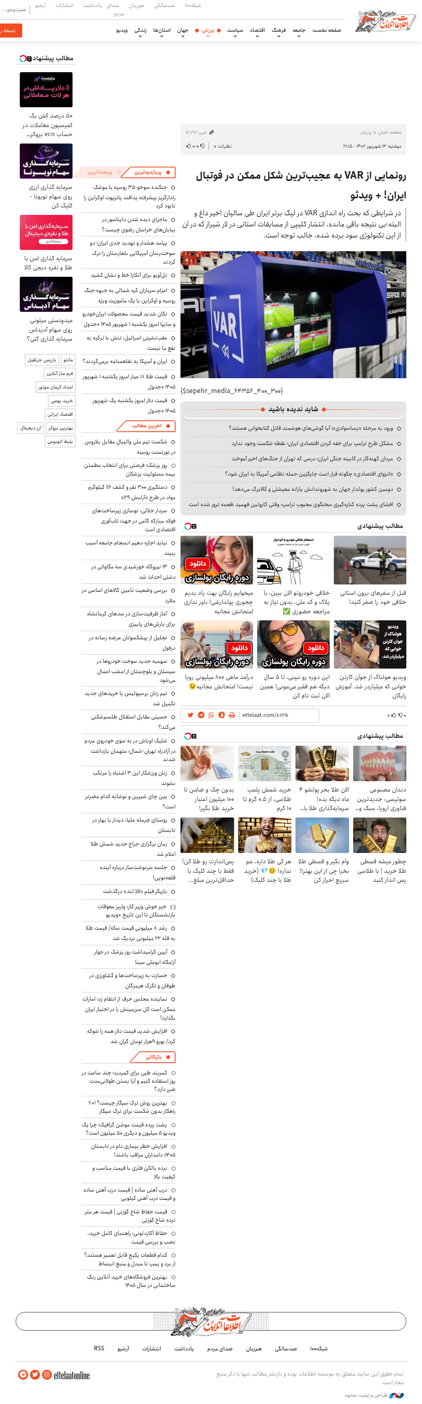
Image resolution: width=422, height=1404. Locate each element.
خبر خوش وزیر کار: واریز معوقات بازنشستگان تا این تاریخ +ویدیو (137, 910)
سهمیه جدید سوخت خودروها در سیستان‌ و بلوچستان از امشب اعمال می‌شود (136, 670)
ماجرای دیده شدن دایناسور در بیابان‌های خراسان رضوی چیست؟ (139, 224)
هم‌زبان (136, 5)
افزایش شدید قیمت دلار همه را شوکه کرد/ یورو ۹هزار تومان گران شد (131, 1036)
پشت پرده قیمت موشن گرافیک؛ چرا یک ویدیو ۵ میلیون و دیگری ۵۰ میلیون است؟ (129, 1129)
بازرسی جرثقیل (42, 360)
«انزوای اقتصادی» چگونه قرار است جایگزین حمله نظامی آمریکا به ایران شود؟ (309, 473)
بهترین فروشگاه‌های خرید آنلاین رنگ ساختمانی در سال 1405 (131, 1281)
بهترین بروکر (61, 428)
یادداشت (92, 5)
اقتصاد (257, 30)
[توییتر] (35, 1375)
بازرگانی (154, 1057)
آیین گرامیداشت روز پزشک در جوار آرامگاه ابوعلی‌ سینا (135, 957)
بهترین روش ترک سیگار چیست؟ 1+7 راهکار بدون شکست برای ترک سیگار (132, 1107)
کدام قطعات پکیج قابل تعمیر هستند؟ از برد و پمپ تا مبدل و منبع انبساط (130, 1259)
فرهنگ (279, 30)
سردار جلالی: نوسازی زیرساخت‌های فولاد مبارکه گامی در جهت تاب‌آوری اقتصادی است (134, 520)
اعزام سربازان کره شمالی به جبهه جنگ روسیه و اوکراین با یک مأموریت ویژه (130, 295)
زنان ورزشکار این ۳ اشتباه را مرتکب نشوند (134, 778)
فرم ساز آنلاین (60, 373)
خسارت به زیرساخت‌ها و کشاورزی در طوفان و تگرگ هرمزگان (132, 980)
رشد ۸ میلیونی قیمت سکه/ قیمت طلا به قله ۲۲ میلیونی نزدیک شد (131, 933)
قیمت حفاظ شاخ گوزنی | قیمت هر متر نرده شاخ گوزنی (130, 1216)
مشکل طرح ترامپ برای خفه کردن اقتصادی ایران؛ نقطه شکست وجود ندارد (312, 443)
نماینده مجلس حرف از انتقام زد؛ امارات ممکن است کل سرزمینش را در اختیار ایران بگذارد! (129, 1008)
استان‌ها (162, 30)
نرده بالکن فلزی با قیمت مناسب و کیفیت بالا (134, 1172)
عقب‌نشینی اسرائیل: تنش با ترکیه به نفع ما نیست (131, 343)
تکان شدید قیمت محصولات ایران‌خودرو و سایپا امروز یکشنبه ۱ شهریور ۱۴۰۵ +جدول (129, 319)
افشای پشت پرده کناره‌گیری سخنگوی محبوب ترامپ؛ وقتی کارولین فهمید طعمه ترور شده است (291, 504)
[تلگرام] (23, 1375)
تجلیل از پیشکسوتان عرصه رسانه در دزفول (132, 643)
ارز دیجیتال (30, 428)
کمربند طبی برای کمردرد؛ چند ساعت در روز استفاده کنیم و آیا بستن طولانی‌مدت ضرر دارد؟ (129, 1081)
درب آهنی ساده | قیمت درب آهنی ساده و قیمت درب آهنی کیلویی (129, 1194)
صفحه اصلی (389, 132)
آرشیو (40, 5)
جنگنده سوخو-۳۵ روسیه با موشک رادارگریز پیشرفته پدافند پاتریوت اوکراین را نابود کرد (130, 196)
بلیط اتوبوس (60, 441)
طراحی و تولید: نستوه (367, 1395)
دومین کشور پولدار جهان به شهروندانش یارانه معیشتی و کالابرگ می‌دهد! (312, 489)
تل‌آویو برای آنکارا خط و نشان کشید (129, 275)
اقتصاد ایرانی (60, 414)
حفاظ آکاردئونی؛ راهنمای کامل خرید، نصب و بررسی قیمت (131, 1237)
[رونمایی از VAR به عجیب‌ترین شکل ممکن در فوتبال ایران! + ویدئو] (293, 314)
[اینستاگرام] (47, 1375)
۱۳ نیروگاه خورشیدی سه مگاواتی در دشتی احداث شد (133, 572)
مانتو (68, 360)
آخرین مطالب (147, 426)
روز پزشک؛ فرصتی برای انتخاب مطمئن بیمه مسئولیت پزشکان (130, 469)
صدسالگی (164, 5)
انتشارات (64, 5)
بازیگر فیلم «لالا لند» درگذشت (135, 891)
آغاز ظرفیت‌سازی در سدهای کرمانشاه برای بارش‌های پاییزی (131, 619)
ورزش (208, 30)
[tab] (152, 172)
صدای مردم (115, 9)
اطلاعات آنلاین (386, 20)
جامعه (299, 30)
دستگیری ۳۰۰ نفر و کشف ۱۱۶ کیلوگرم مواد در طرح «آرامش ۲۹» (132, 492)
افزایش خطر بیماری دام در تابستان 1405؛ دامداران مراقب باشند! (133, 1150)
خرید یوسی (62, 401)
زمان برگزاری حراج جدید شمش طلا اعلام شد (133, 849)
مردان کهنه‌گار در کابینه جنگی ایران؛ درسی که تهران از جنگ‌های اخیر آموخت (312, 458)
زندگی (140, 30)
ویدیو (122, 30)
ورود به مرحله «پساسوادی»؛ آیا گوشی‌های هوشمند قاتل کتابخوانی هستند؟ (311, 428)
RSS (99, 1348)
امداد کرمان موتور (55, 387)
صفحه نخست (326, 30)
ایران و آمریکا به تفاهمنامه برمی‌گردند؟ (124, 361)
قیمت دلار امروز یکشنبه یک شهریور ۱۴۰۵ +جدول (134, 405)
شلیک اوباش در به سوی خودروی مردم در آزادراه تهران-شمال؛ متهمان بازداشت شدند (130, 750)
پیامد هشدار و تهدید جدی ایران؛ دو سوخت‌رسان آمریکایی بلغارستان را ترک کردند (133, 252)
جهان (183, 30)
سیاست (235, 30)
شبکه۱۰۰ (193, 5)
